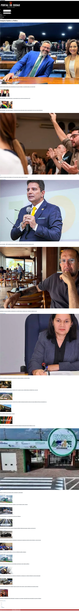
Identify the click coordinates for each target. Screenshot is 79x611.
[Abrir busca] (0, 9)
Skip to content (2, 0)
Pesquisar (1, 10)
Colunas (1, 18)
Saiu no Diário (2, 16)
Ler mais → (4, 100)
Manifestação (2, 17)
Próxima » (3, 607)
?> (5, 96)
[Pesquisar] (11, 10)
